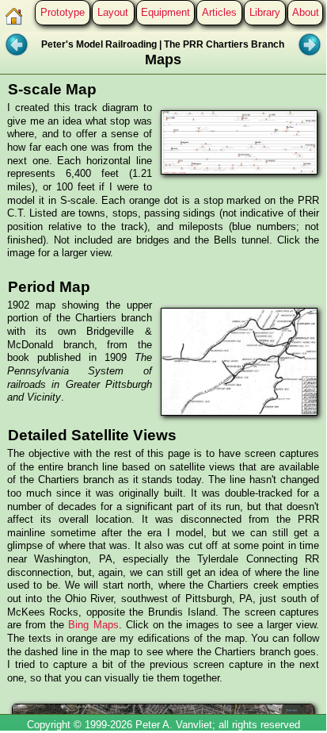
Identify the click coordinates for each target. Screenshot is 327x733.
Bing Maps (93, 625)
